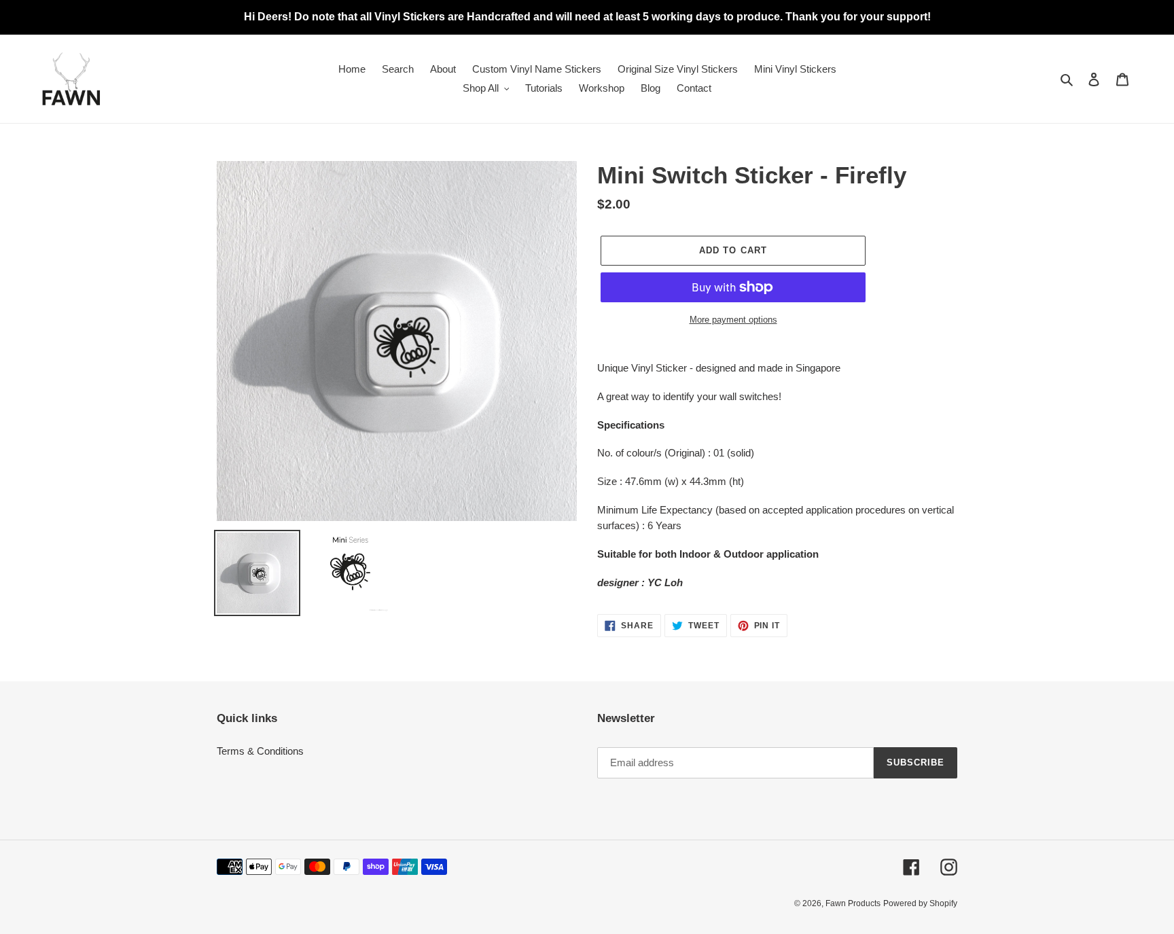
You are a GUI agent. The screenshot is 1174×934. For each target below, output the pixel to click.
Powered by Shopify (920, 903)
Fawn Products (852, 903)
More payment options (733, 320)
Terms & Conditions (260, 751)
